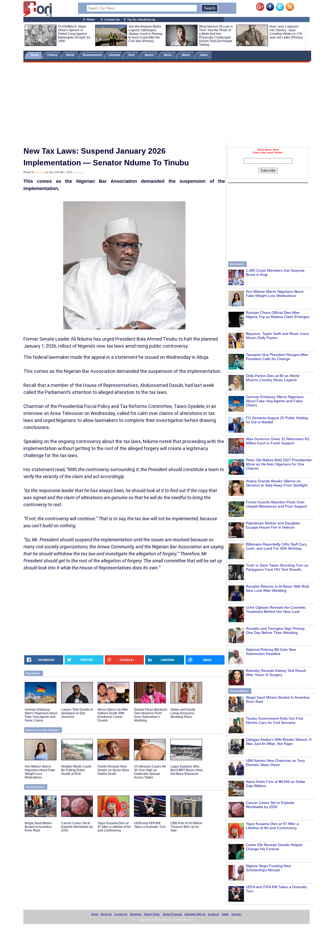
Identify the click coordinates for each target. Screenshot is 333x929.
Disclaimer (136, 914)
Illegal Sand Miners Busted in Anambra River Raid (38, 826)
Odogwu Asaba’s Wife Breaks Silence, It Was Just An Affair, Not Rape (278, 741)
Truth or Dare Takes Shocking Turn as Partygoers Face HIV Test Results (277, 567)
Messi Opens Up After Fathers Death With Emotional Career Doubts (113, 715)
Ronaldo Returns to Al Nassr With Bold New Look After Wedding (277, 588)
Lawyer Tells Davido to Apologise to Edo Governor (77, 713)
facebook (213, 914)
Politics (53, 54)
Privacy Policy (152, 914)
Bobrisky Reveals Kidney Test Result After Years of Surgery (276, 672)
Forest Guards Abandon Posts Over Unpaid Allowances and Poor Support (276, 504)
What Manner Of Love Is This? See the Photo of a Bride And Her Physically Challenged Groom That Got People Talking (216, 36)
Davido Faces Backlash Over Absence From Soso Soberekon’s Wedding (150, 715)
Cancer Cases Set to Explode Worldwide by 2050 (270, 805)
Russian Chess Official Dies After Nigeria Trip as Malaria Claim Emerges (277, 314)
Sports (150, 54)
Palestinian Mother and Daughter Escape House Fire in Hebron (273, 525)
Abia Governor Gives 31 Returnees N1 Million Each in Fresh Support (277, 441)
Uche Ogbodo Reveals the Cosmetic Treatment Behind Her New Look (276, 609)
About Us (106, 914)
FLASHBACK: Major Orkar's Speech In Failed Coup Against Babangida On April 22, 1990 (74, 34)
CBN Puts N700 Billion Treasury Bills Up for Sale (186, 826)
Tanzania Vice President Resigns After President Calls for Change (277, 357)
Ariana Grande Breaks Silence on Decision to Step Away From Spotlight (277, 483)
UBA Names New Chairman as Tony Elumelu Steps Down (275, 762)
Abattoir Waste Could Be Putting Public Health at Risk (76, 770)
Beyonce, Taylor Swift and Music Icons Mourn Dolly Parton (277, 336)
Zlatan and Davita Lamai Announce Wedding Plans (182, 713)
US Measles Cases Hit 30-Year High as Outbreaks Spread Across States (150, 772)
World (71, 54)
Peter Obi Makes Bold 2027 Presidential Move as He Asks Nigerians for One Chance (278, 464)
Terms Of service (172, 914)
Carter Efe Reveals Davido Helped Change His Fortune (274, 847)
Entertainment (92, 54)
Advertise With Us (195, 914)
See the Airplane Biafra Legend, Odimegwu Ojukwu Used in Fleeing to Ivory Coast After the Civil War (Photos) (145, 34)
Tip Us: (141, 19)
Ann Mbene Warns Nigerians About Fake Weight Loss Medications (274, 293)
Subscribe (268, 170)
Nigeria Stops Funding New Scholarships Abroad (268, 868)
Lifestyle (114, 54)
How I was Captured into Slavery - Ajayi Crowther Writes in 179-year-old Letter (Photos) (286, 32)
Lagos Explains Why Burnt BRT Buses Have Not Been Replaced (186, 770)
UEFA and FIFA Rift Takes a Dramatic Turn (150, 825)
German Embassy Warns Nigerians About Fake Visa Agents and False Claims (275, 401)
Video (204, 54)
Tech (131, 54)
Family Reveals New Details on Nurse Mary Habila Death (113, 770)
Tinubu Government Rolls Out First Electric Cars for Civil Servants (274, 720)
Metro (168, 54)
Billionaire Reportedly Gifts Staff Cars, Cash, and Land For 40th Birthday (277, 546)
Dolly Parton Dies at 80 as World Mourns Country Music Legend (272, 378)
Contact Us (112, 19)
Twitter (225, 914)
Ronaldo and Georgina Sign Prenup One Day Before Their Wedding (275, 630)
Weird (186, 54)
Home (91, 19)
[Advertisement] (166, 102)
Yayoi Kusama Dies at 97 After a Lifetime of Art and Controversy (272, 826)
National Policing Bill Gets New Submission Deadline (271, 651)
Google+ (236, 914)
